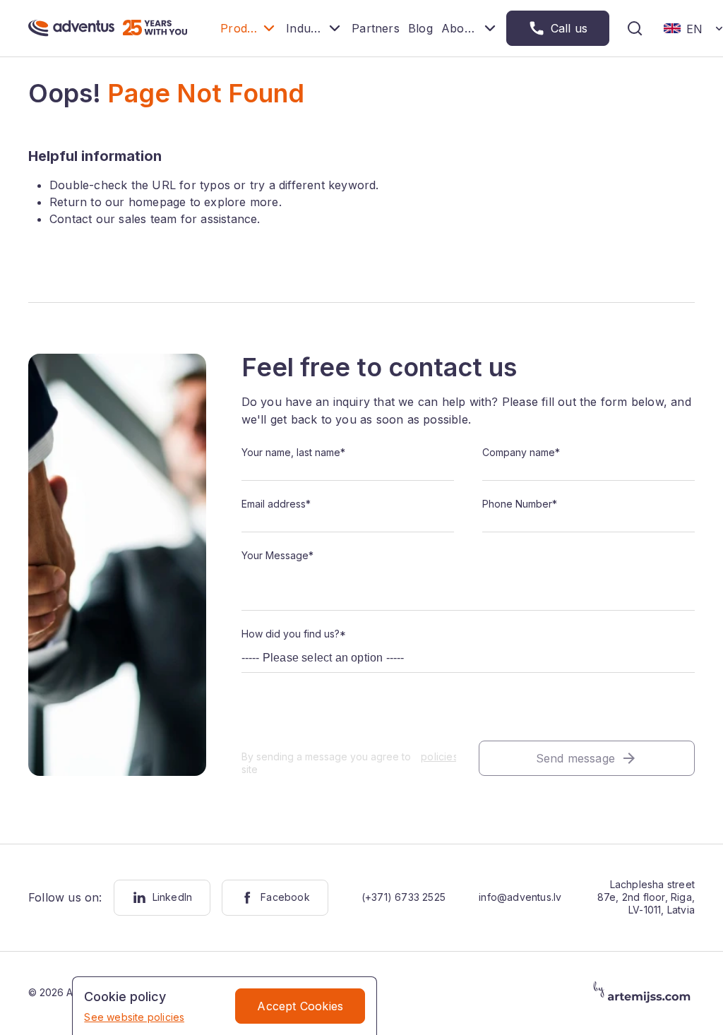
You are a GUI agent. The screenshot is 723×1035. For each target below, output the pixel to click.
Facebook (285, 897)
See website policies (134, 1017)
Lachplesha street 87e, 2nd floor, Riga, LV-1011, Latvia (646, 897)
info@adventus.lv (520, 897)
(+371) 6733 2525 (404, 897)
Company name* (521, 452)
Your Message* (277, 555)
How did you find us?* (293, 634)
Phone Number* (519, 504)
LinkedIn (173, 897)
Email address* (276, 504)
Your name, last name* (293, 452)
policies (438, 756)
